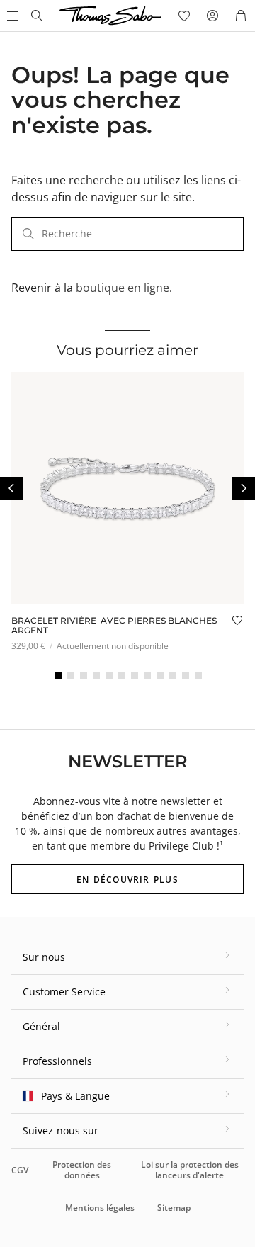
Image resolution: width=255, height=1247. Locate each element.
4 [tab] (96, 675)
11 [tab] (185, 675)
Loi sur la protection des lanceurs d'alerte (190, 1169)
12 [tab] (198, 675)
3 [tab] (83, 675)
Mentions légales (100, 1208)
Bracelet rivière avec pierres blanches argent (114, 625)
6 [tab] (121, 675)
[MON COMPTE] (212, 15)
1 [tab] (58, 675)
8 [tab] (147, 675)
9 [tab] (160, 675)
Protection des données (81, 1169)
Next (243, 488)
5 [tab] (109, 675)
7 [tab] (134, 675)
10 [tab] (172, 675)
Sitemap (174, 1208)
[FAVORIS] (184, 15)
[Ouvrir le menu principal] (11, 15)
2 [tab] (70, 675)
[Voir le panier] (241, 15)
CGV (19, 1170)
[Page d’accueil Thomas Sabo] (37, 15)
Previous (11, 488)
